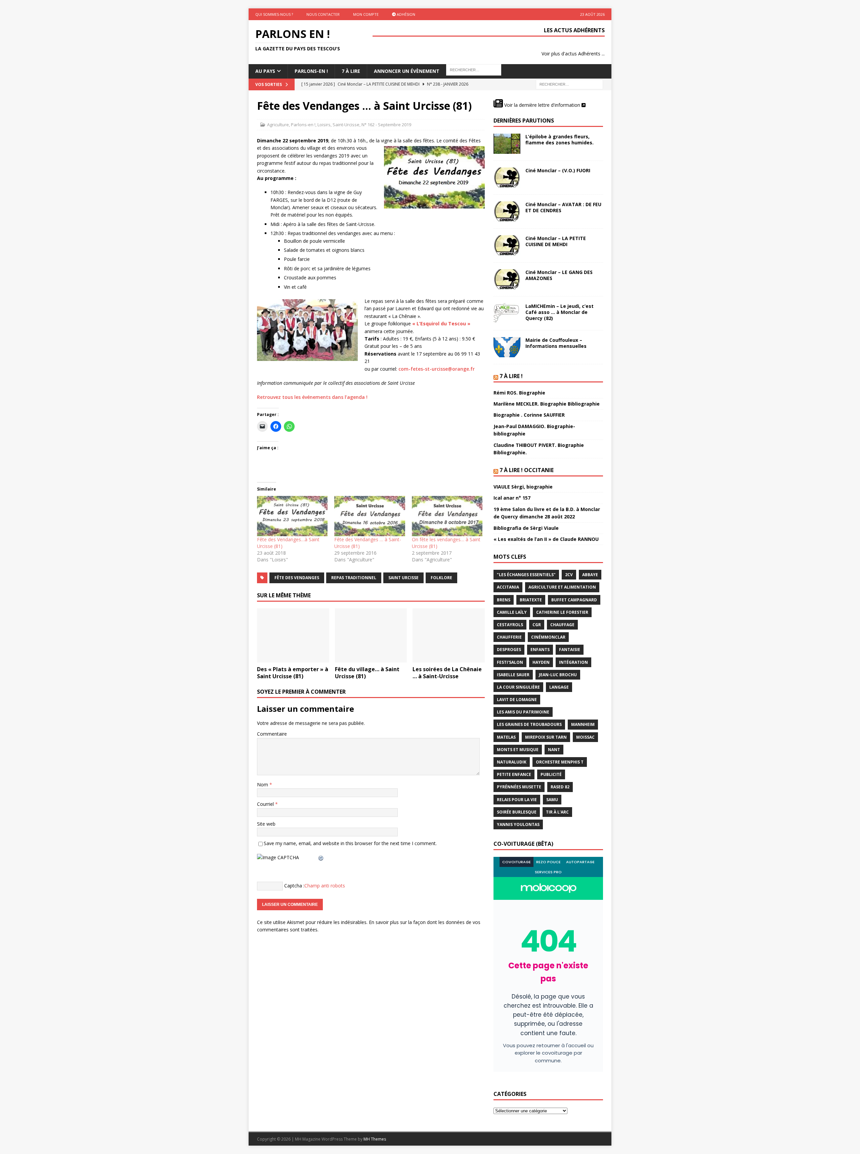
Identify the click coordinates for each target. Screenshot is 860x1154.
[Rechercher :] (569, 84)
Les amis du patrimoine (523, 712)
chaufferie (509, 637)
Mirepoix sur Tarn (546, 737)
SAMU (552, 799)
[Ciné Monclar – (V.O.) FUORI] (506, 178)
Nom (263, 784)
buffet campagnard (574, 600)
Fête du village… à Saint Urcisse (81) (367, 672)
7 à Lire (351, 71)
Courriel (266, 804)
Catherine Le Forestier (562, 612)
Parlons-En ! (311, 71)
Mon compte (366, 14)
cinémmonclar (548, 637)
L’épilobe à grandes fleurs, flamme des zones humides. (559, 139)
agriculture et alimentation (562, 587)
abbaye (590, 575)
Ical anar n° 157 (511, 498)
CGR (536, 625)
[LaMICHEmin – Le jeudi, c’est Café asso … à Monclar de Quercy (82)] (506, 313)
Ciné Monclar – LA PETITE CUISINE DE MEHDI (555, 241)
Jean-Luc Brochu (558, 675)
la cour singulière (518, 687)
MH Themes (374, 1139)
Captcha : (294, 885)
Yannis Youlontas (518, 824)
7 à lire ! (511, 376)
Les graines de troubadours (529, 724)
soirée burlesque (516, 812)
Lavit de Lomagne (517, 699)
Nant (554, 749)
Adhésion (405, 14)
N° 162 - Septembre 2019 (386, 125)
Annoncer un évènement (406, 71)
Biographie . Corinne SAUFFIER (529, 415)
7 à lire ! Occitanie (527, 470)
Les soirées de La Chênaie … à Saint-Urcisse (447, 672)
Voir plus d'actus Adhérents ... (573, 53)
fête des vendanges (296, 578)
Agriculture (278, 125)
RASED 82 (560, 787)
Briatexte (531, 600)
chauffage (562, 625)
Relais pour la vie (517, 799)
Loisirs (324, 125)
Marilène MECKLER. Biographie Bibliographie (546, 404)
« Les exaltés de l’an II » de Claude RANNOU (546, 539)
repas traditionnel (353, 578)
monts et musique (518, 749)
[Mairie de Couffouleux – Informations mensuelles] (506, 347)
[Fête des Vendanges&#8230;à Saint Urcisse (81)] (292, 516)
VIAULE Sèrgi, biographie (523, 486)
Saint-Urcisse (346, 125)
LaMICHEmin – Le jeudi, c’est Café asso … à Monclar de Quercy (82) (559, 312)
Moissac (585, 737)
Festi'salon (510, 662)
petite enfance (514, 774)
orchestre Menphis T (560, 762)
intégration (573, 662)
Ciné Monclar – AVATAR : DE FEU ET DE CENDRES (563, 207)
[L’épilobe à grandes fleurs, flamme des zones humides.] (506, 144)
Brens (503, 600)
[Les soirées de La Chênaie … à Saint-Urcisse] (449, 635)
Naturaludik (511, 762)
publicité (551, 774)
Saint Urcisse (403, 578)
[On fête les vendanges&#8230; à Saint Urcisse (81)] (447, 516)
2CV (569, 575)
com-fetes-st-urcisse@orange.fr (436, 369)
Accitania (508, 587)
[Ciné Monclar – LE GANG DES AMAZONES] (506, 279)
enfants (540, 649)
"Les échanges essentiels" (526, 575)
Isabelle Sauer (513, 675)
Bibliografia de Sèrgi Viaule (526, 528)
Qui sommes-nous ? (274, 14)
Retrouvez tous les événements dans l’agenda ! (312, 397)
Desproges (509, 649)
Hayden (541, 662)
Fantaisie (569, 649)
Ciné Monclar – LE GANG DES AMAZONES (559, 275)
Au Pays (265, 71)
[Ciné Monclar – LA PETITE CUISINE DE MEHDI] (506, 245)
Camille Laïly (512, 612)
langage (559, 687)
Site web (266, 824)
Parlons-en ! (303, 125)
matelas (506, 737)
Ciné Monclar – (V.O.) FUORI (557, 170)
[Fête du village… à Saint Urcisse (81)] (371, 635)
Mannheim (583, 724)
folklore (441, 578)
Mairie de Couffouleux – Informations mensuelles (556, 343)
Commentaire (272, 734)
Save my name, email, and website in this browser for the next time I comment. (350, 843)
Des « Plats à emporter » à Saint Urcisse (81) (292, 672)
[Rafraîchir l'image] (321, 857)
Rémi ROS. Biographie (519, 392)
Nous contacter (323, 14)
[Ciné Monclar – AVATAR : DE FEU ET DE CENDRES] (506, 211)
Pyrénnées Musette (519, 787)
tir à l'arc (557, 812)
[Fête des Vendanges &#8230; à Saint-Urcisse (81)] (369, 516)
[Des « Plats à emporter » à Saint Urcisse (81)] (293, 635)
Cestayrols (510, 625)
